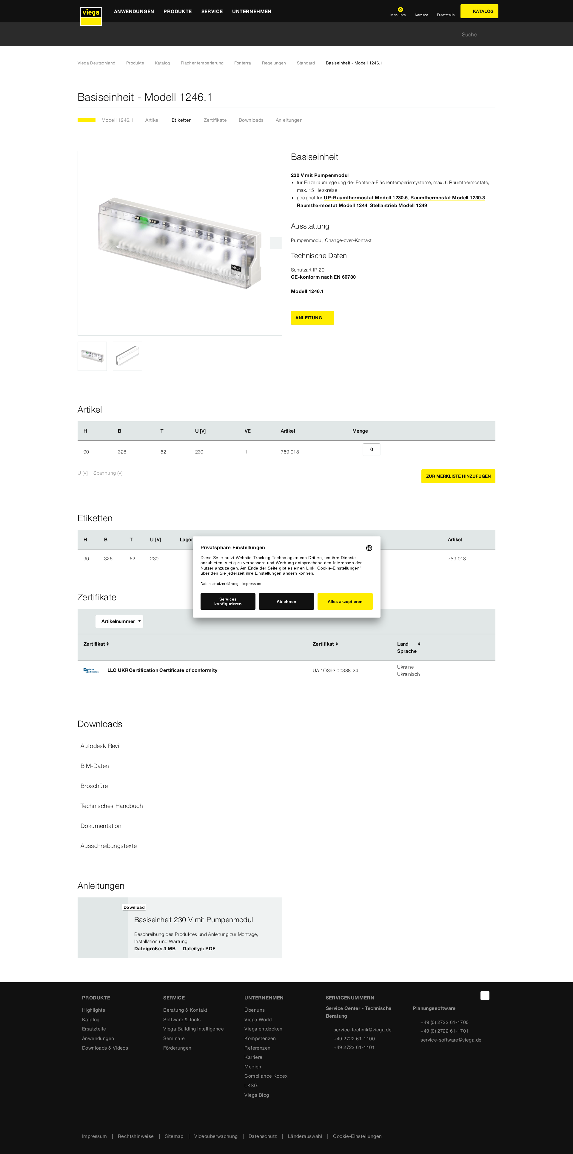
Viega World (258, 1019)
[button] (286, 746)
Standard (306, 63)
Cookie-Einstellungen (357, 1136)
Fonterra (242, 63)
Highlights (93, 1010)
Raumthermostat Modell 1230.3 (447, 197)
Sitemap (174, 1136)
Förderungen (177, 1048)
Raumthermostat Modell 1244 (332, 205)
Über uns (254, 1010)
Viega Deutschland (96, 63)
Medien (252, 1067)
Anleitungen (289, 120)
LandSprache (407, 647)
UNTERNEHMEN (264, 998)
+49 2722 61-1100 (354, 1039)
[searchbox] (281, 34)
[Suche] (491, 34)
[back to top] (484, 995)
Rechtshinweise (136, 1136)
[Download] (452, 644)
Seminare (174, 1038)
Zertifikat (94, 644)
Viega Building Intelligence (193, 1029)
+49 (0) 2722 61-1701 (444, 1031)
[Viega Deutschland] (91, 11)
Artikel (152, 120)
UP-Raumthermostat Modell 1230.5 (366, 197)
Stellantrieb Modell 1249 (398, 205)
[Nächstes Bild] (276, 243)
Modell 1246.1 (117, 120)
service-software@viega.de (450, 1040)
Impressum (94, 1136)
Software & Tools (182, 1019)
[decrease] (356, 451)
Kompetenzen (260, 1038)
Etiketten (182, 120)
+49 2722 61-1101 (354, 1047)
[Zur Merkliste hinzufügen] (491, 97)
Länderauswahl (305, 1136)
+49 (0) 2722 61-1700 (444, 1022)
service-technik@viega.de (363, 1030)
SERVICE (174, 998)
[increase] (387, 451)
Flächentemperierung (202, 63)
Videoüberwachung (216, 1136)
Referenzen (257, 1048)
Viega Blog (256, 1095)
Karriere (253, 1057)
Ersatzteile (94, 1029)
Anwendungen (98, 1038)
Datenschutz (263, 1136)
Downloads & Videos (105, 1048)
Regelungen (274, 63)
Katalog (162, 63)
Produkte (135, 63)
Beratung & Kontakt (185, 1010)
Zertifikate (215, 120)
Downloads (251, 120)
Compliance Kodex (265, 1076)
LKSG (251, 1085)
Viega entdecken (263, 1029)
